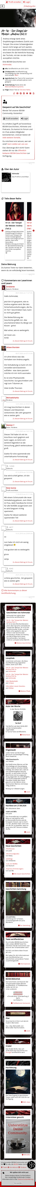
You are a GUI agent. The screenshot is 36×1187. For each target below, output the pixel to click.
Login (27, 2)
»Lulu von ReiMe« (12, 864)
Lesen (28, 792)
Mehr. (17, 75)
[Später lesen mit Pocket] (26, 93)
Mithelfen (27, 1155)
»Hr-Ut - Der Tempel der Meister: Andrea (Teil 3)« (17, 675)
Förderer (23, 1167)
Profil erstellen (14, 2)
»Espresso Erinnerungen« (15, 869)
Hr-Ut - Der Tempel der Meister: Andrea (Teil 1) (17, 621)
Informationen (25, 964)
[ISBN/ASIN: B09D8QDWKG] (18, 994)
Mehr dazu (26, 1102)
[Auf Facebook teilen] (17, 93)
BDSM (16, 1164)
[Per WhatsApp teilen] (30, 93)
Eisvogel (8, 1052)
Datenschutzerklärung (25, 1179)
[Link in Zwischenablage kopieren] (14, 93)
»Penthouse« (10, 849)
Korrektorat (13, 1167)
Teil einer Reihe (25, 90)
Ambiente (10, 286)
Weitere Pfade (25, 691)
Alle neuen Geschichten (22, 874)
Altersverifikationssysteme (14, 87)
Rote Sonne (11, 488)
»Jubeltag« (9, 859)
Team (5, 1167)
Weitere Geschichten (24, 643)
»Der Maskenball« (12, 681)
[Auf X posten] (20, 93)
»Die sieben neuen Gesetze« (15, 686)
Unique (11, 683)
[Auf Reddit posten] (23, 93)
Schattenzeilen (29, 6)
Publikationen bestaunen (21, 1003)
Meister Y (10, 425)
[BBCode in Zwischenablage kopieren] (33, 93)
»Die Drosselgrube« (12, 854)
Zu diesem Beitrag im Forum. (23, 341)
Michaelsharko (12, 397)
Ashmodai (7, 64)
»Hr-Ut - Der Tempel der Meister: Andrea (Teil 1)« (17, 668)
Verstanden (18, 1183)
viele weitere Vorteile (11, 137)
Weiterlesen (26, 735)
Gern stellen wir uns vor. (17, 144)
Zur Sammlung (25, 925)
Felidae (11, 688)
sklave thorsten (12, 347)
